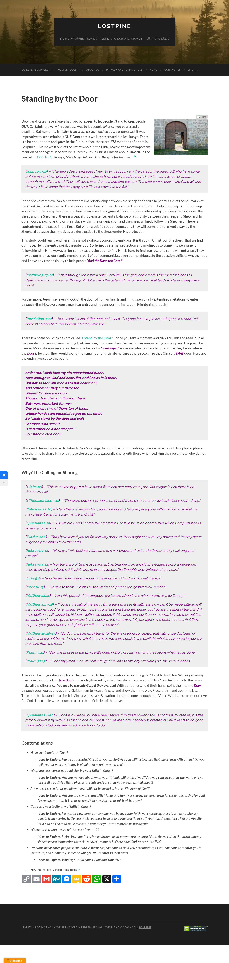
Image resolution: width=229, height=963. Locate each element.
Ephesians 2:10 (38, 523)
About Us (92, 69)
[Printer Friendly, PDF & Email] (202, 117)
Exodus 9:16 (36, 537)
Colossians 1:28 (38, 509)
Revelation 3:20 (39, 319)
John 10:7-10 (36, 171)
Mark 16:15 (34, 587)
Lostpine (114, 26)
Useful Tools (67, 69)
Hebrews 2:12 (37, 550)
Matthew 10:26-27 (40, 633)
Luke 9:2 (33, 578)
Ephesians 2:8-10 (39, 715)
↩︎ (78, 869)
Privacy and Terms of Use (124, 69)
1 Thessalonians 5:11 (42, 500)
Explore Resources (34, 69)
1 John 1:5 (34, 487)
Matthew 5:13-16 (39, 604)
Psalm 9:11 (34, 652)
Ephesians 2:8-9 (92, 927)
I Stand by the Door (96, 338)
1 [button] (134, 156)
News (153, 69)
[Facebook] (4, 475)
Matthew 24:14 (38, 595)
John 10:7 (43, 157)
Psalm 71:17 (35, 661)
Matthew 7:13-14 (39, 275)
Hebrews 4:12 (37, 564)
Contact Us (172, 69)
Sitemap (193, 69)
